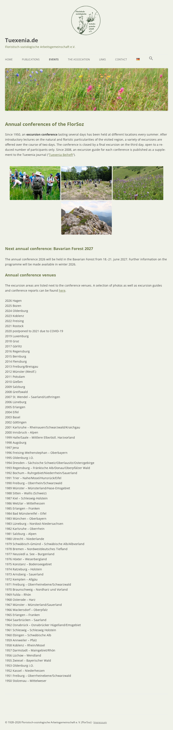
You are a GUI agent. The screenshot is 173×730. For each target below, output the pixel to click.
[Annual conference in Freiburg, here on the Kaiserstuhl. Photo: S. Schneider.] (138, 183)
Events (54, 59)
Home (9, 59)
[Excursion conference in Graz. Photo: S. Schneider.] (86, 218)
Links (102, 59)
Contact (121, 59)
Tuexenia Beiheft (61, 155)
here (62, 290)
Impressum (100, 722)
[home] (86, 33)
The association (79, 59)
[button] (151, 59)
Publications (31, 59)
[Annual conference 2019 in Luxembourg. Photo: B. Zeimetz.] (86, 183)
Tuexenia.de (21, 40)
